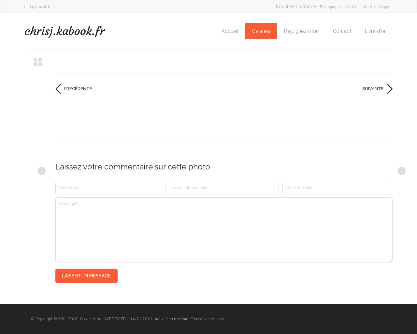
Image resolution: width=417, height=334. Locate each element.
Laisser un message (86, 275)
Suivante (373, 88)
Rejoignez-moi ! (301, 31)
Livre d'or (375, 31)
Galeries (261, 31)
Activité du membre (171, 319)
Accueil (230, 31)
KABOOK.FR (115, 319)
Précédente (78, 88)
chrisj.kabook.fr (64, 31)
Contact (342, 31)
